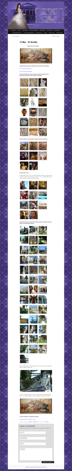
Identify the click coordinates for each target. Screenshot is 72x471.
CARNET (45, 32)
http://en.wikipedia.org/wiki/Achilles (26, 71)
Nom (22, 432)
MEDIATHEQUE (49, 30)
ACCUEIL (14, 30)
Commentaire (22, 449)
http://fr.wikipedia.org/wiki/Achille (25, 68)
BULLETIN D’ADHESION (34, 30)
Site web (21, 443)
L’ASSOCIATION (25, 30)
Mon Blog (27, 467)
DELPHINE (34, 421)
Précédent (54, 36)
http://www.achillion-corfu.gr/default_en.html (27, 419)
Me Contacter (44, 467)
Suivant (58, 36)
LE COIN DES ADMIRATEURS (29, 32)
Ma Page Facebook (32, 467)
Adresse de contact (23, 438)
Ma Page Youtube (38, 467)
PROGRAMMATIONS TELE (17, 32)
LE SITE (19, 30)
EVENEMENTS (56, 30)
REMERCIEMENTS (59, 32)
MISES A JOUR (51, 32)
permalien (47, 421)
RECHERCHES (42, 30)
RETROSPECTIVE (39, 32)
